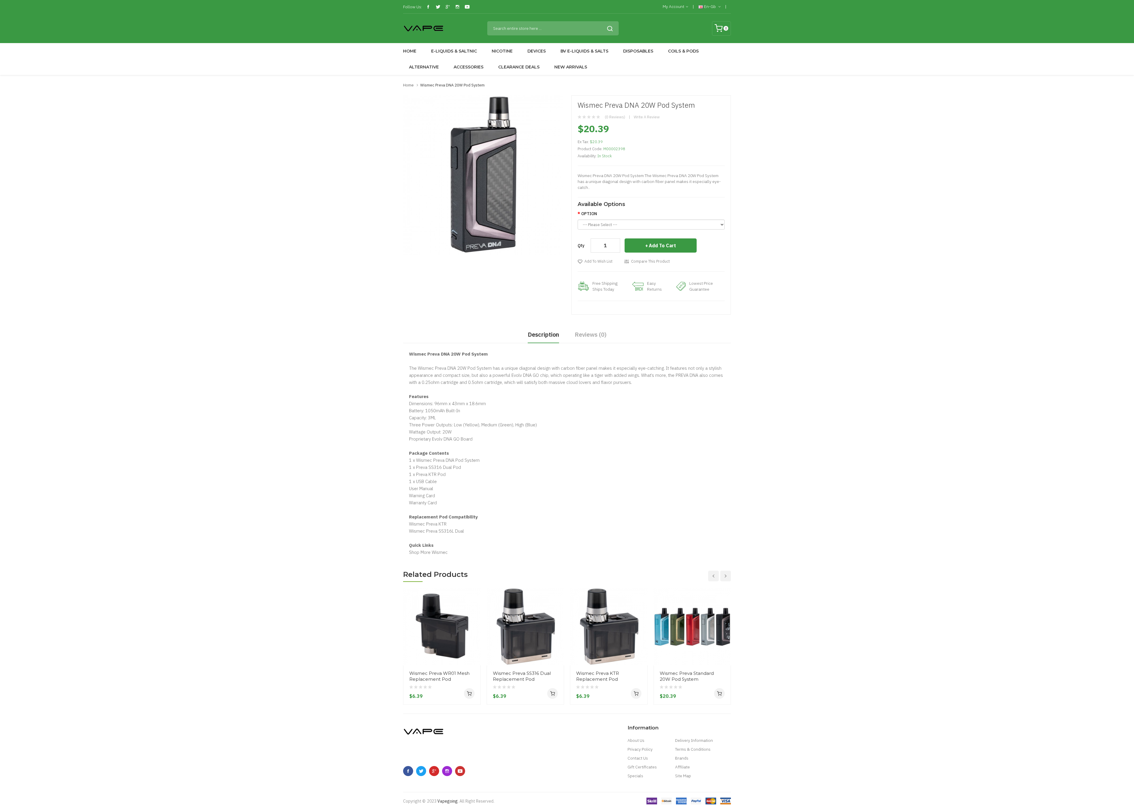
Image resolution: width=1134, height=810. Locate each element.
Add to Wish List (598, 261)
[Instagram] (457, 7)
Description (543, 334)
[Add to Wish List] (474, 654)
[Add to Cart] (469, 693)
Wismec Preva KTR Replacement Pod (597, 676)
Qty (581, 245)
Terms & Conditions (693, 749)
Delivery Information (694, 740)
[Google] (447, 7)
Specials (635, 775)
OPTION (589, 213)
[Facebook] (428, 7)
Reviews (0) (591, 334)
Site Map (683, 775)
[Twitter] (438, 7)
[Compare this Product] (474, 643)
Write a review (647, 117)
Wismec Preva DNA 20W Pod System (452, 85)
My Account (673, 6)
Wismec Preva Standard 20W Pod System (687, 676)
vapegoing (447, 801)
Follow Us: (412, 6)
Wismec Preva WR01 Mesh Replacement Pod (439, 676)
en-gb (710, 6)
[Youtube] (467, 7)
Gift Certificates (642, 767)
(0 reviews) (615, 117)
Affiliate (682, 767)
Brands (681, 758)
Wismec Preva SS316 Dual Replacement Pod (522, 676)
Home (408, 85)
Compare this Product (650, 261)
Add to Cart (662, 245)
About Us (636, 740)
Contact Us (638, 758)
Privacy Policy (640, 749)
